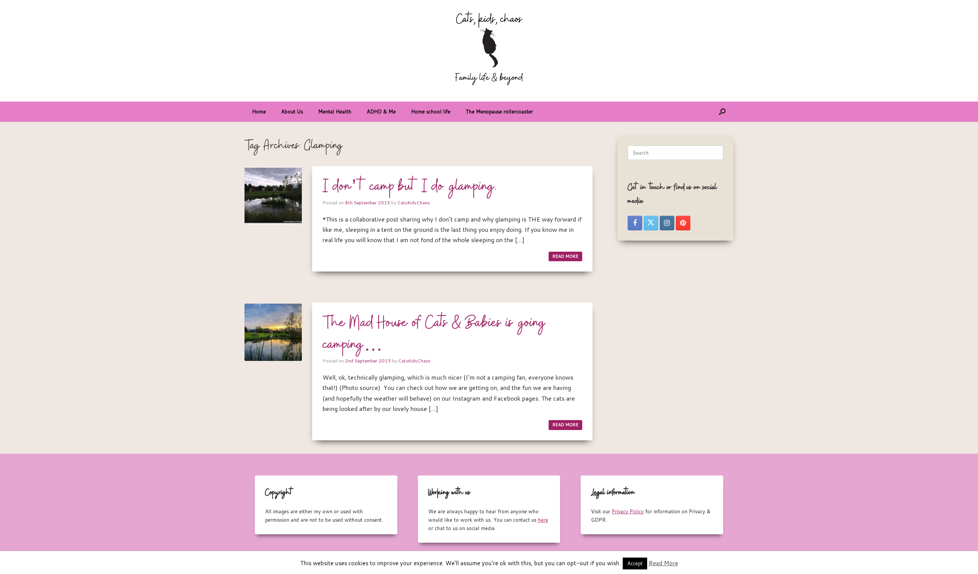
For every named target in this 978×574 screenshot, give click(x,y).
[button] (722, 112)
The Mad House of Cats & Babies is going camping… (434, 334)
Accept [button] (635, 563)
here (543, 519)
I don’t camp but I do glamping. (409, 186)
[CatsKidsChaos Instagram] (667, 223)
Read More (663, 563)
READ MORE (565, 256)
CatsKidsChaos (413, 202)
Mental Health (334, 111)
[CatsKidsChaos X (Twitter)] (651, 223)
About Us (292, 111)
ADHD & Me (381, 111)
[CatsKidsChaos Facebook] (635, 223)
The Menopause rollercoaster (499, 111)
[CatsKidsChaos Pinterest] (683, 223)
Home (259, 111)
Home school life (430, 111)
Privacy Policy (628, 511)
